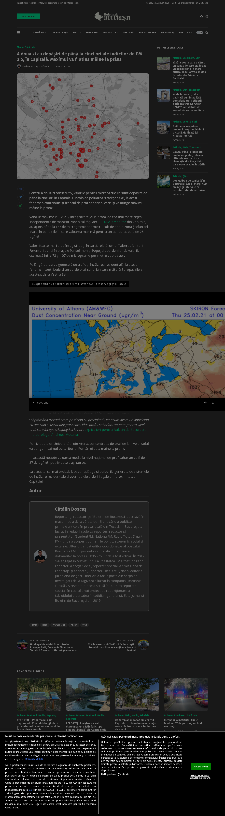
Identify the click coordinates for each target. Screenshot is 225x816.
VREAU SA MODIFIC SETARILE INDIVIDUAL (200, 776)
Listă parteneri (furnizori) (115, 774)
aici (30, 789)
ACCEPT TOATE (201, 766)
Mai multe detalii (34, 759)
